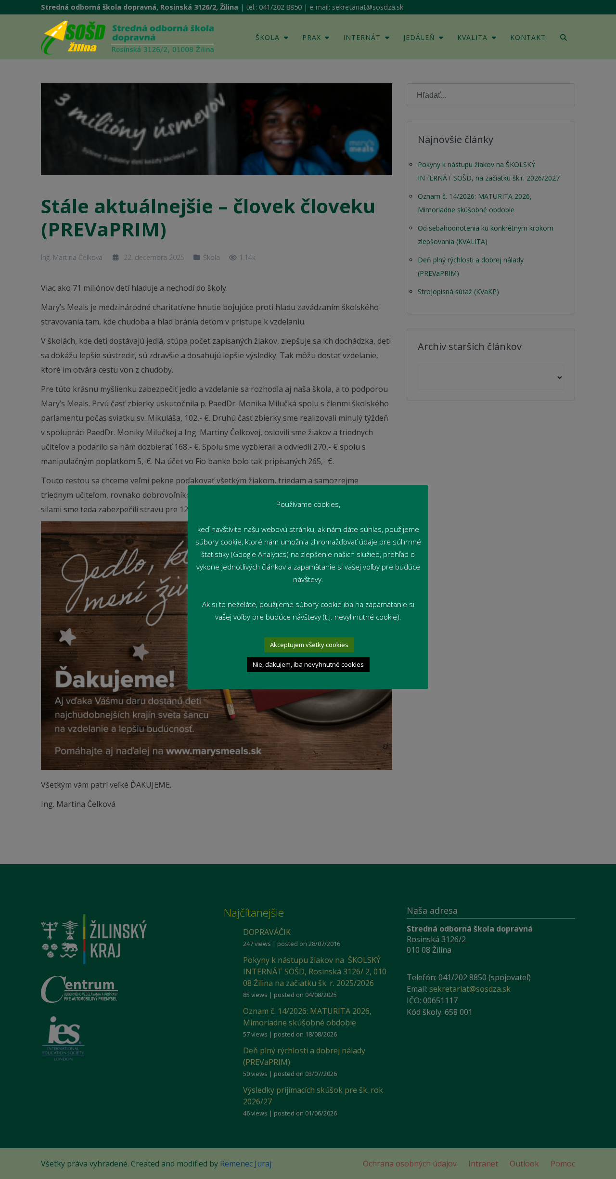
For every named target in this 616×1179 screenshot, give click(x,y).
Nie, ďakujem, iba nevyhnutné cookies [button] (308, 664)
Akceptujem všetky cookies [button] (309, 644)
